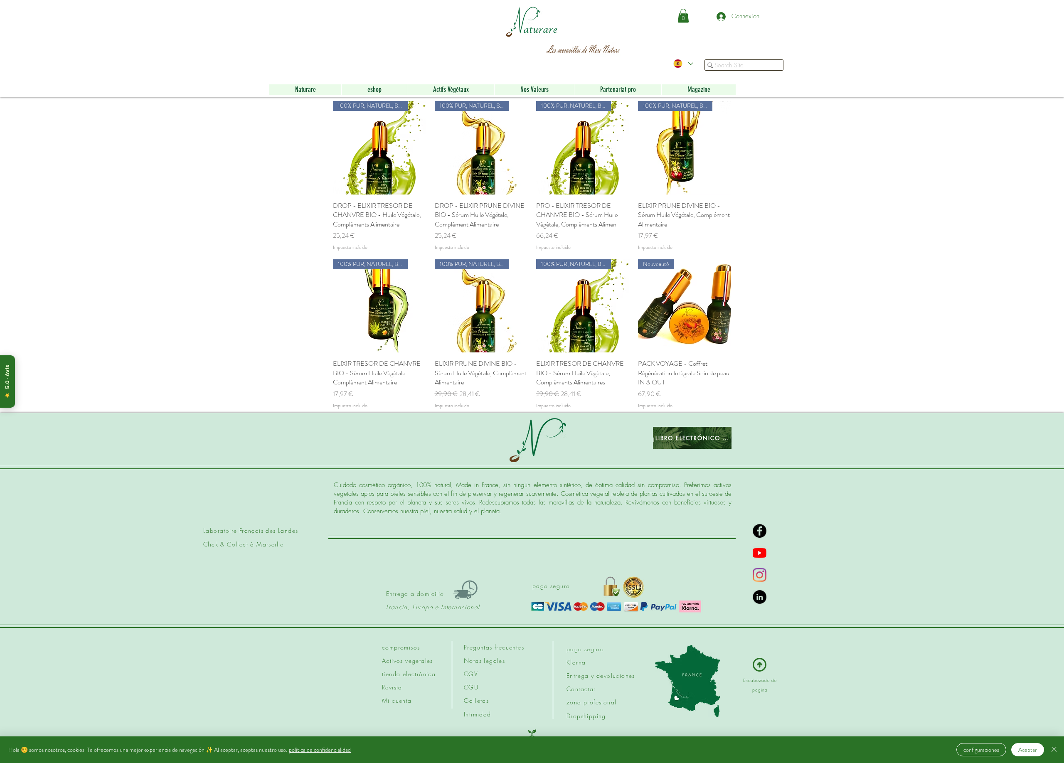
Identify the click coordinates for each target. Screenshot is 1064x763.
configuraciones (981, 750)
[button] (683, 15)
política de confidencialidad (320, 750)
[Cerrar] (1054, 749)
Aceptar (1027, 750)
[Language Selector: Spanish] (683, 63)
